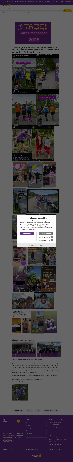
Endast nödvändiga (46, 233)
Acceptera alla (27, 233)
